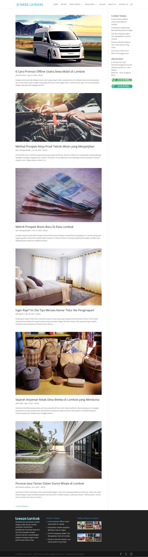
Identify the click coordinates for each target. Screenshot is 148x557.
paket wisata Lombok (29, 525)
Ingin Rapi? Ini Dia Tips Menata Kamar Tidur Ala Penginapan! (54, 310)
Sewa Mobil (89, 4)
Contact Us (123, 4)
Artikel (64, 4)
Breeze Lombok (24, 487)
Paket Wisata (75, 4)
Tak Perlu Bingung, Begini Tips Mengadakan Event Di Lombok (121, 36)
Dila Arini (22, 75)
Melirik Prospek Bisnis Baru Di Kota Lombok (44, 227)
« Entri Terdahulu (21, 506)
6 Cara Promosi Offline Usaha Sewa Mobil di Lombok (50, 71)
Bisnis (41, 75)
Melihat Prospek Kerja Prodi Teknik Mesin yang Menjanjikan (54, 146)
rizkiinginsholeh (25, 150)
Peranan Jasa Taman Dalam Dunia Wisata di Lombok (49, 483)
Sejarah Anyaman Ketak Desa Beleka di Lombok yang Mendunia (57, 399)
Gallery (102, 4)
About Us (112, 4)
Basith (21, 314)
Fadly (21, 403)
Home (56, 4)
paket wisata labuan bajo (24, 540)
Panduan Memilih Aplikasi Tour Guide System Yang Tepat (120, 44)
